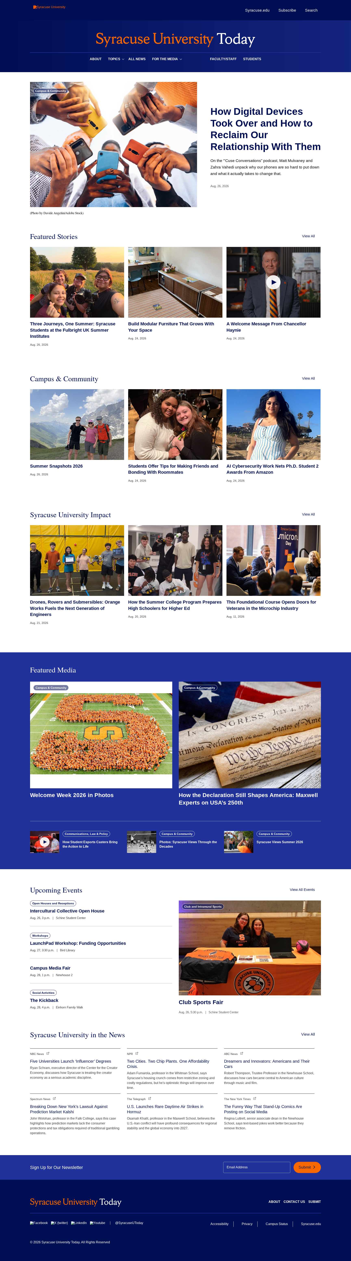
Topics (114, 59)
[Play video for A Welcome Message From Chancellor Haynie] (273, 282)
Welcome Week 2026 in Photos (72, 795)
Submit (305, 1167)
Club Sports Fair (201, 1002)
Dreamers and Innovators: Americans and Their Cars (267, 1064)
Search (311, 10)
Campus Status (277, 1224)
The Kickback (44, 1000)
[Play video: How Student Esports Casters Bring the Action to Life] (44, 842)
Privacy (247, 1224)
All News (137, 59)
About (96, 59)
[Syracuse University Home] (175, 38)
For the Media (165, 59)
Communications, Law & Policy (86, 833)
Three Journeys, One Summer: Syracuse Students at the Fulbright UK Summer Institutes (72, 330)
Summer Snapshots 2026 (56, 466)
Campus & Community (50, 90)
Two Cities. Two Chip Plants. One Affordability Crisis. (168, 1064)
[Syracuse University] (58, 10)
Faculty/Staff (223, 59)
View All (308, 236)
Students (252, 59)
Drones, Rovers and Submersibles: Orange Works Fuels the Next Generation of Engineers (75, 608)
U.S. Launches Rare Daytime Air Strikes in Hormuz (165, 1109)
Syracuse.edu (257, 10)
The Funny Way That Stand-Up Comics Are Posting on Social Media (263, 1109)
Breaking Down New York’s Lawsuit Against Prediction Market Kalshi (69, 1109)
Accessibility (219, 1224)
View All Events (302, 890)
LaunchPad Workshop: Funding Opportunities (78, 943)
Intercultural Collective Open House (67, 910)
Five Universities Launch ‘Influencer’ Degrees (70, 1061)
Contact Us (294, 1201)
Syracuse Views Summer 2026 (280, 842)
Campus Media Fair (50, 968)
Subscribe (287, 10)
